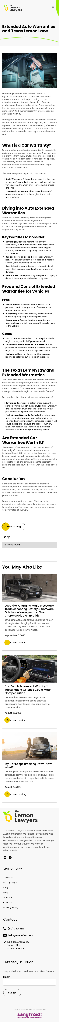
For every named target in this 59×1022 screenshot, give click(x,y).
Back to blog (14, 526)
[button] (53, 7)
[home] (22, 8)
